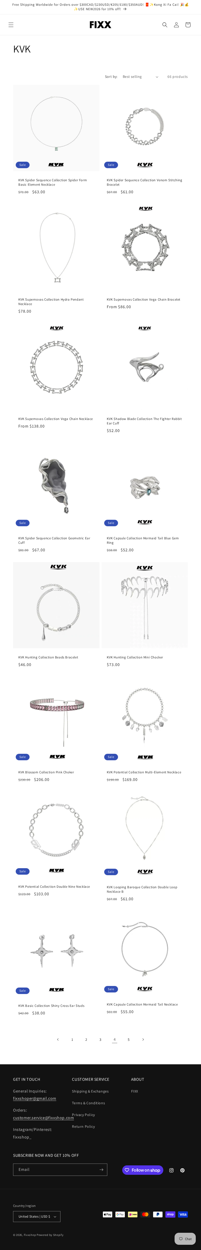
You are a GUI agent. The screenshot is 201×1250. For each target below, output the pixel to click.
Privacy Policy (83, 1114)
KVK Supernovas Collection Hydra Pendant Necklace (50, 301)
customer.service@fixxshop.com (43, 1117)
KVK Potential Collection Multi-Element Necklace (144, 772)
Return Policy (83, 1126)
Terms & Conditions (88, 1103)
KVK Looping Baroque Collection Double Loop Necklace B (142, 889)
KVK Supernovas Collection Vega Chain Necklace (55, 419)
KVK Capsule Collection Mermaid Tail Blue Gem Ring (143, 540)
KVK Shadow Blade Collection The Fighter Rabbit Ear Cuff (144, 421)
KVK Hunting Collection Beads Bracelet (48, 657)
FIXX (134, 1091)
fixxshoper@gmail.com (34, 1098)
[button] (11, 25)
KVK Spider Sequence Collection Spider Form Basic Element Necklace (52, 182)
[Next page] (143, 1039)
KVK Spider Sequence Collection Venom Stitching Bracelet (144, 182)
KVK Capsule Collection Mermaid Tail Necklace (142, 1004)
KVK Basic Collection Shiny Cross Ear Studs (51, 1006)
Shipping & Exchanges (90, 1091)
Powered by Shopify (50, 1235)
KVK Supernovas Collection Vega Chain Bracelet (143, 299)
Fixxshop (30, 1235)
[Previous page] (58, 1039)
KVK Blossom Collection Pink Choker (46, 772)
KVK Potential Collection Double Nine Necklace (54, 887)
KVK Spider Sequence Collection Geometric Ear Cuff (54, 540)
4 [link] (115, 1039)
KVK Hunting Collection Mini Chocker (135, 657)
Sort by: (111, 76)
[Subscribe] (101, 1170)
